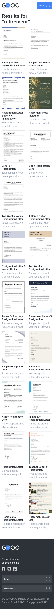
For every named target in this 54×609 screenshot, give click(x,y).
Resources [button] (9, 588)
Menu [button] (41, 5)
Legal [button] (7, 579)
